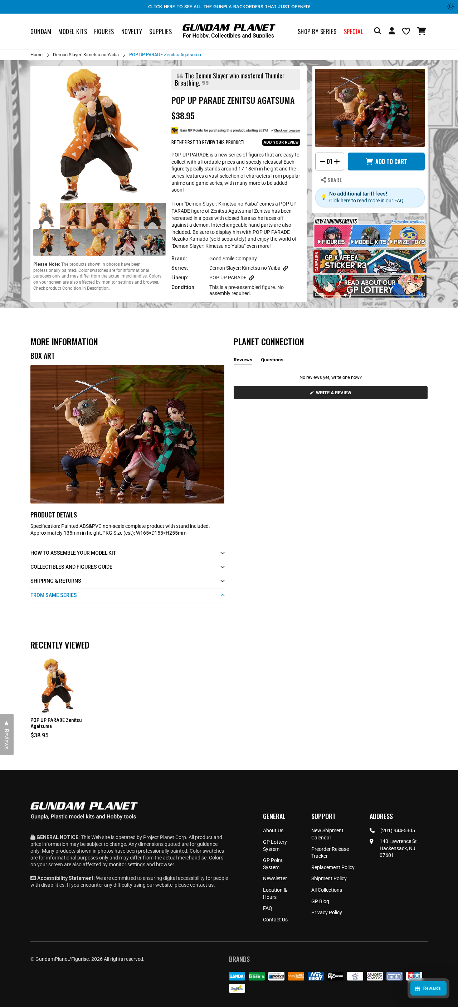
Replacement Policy (333, 867)
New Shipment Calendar (327, 834)
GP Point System (273, 863)
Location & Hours (275, 893)
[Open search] (377, 31)
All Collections (326, 890)
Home (36, 54)
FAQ (267, 908)
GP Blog (320, 901)
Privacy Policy (326, 912)
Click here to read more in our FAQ (366, 200)
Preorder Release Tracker (330, 852)
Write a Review (335, 394)
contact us (202, 885)
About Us (273, 830)
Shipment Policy (329, 878)
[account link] (392, 32)
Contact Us (275, 919)
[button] (422, 31)
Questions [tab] (272, 361)
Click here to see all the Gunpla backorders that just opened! (229, 6)
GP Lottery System (275, 845)
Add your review (281, 142)
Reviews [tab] (243, 361)
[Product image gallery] (99, 135)
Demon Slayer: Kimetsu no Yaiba (86, 54)
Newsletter (275, 878)
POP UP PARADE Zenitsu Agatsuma (56, 723)
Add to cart (391, 161)
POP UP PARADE (228, 277)
